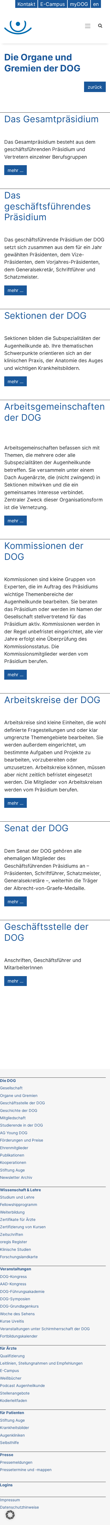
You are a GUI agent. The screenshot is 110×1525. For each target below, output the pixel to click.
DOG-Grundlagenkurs (19, 1306)
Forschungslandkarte (19, 1257)
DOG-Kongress (13, 1276)
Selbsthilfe (9, 1442)
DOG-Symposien (15, 1299)
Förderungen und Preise (21, 1140)
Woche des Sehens (17, 1314)
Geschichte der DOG (18, 1110)
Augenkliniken (12, 1435)
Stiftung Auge (12, 1170)
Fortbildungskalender (19, 1336)
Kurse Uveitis (12, 1321)
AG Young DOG (13, 1133)
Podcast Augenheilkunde (22, 1385)
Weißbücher (10, 1378)
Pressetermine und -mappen (26, 1469)
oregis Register (13, 1242)
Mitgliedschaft (13, 1118)
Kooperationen (13, 1162)
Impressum (10, 1500)
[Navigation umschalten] (66, 26)
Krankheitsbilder (14, 1427)
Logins (6, 1485)
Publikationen (12, 1155)
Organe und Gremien (19, 1095)
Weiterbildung (12, 1212)
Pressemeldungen (16, 1462)
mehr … (15, 170)
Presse (6, 1454)
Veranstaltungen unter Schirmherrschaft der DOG (45, 1329)
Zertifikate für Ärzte (18, 1219)
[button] (10, 1515)
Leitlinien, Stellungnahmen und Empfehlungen (41, 1363)
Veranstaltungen (15, 1269)
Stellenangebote (15, 1393)
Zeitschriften (11, 1234)
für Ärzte (8, 1348)
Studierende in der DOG (21, 1125)
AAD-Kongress (13, 1284)
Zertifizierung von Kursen (23, 1227)
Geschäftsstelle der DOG (22, 1103)
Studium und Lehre (17, 1197)
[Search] (100, 25)
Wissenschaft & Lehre (20, 1190)
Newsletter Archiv (16, 1177)
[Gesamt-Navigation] (88, 25)
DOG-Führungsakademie (22, 1291)
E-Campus (9, 1370)
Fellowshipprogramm (18, 1204)
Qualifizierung (12, 1356)
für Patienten (12, 1412)
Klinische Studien (15, 1249)
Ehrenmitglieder (14, 1148)
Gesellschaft (11, 1088)
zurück (95, 87)
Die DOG (8, 1080)
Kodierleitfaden (13, 1400)
